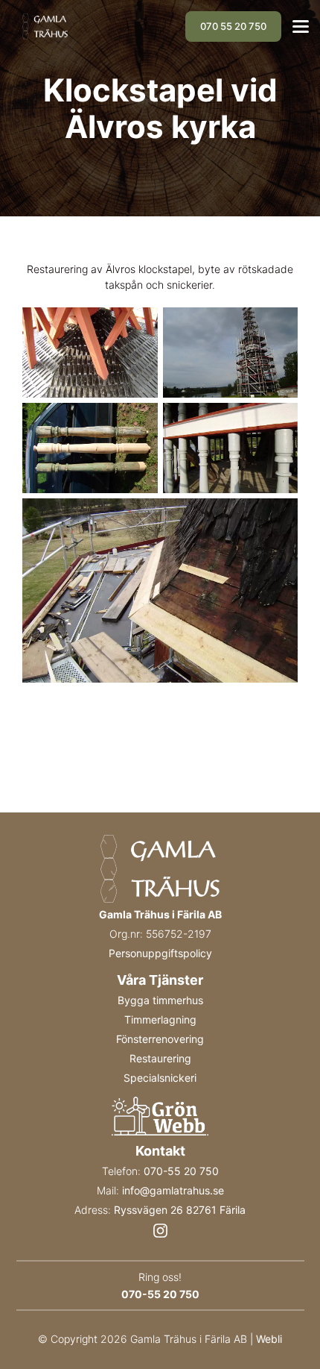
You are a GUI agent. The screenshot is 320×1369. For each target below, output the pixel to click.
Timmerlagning (160, 1019)
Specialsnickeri (160, 1077)
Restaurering (160, 1058)
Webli (269, 1338)
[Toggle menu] (300, 26)
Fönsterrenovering (160, 1039)
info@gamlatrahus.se (173, 1190)
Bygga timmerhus (160, 1000)
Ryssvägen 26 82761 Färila (180, 1209)
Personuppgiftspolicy (160, 953)
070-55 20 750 (181, 1171)
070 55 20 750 (233, 26)
